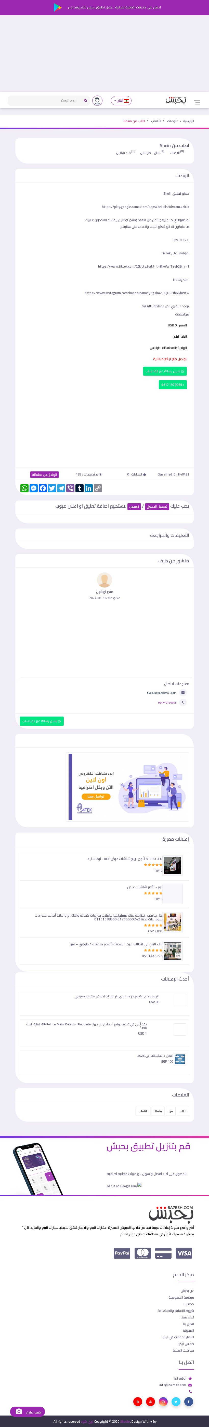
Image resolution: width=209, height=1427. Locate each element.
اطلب (183, 1111)
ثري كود (87, 1421)
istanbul (180, 1378)
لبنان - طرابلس (150, 153)
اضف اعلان (33, 1412)
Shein (158, 1111)
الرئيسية (188, 121)
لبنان (120, 100)
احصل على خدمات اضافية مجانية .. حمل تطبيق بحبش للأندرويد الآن (114, 7)
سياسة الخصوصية (181, 1297)
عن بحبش (187, 1291)
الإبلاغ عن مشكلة (44, 474)
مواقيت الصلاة (183, 1350)
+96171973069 (172, 384)
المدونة (188, 1330)
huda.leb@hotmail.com (161, 692)
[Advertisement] (104, 53)
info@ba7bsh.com (172, 1385)
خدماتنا (189, 1304)
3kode (125, 1421)
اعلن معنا (187, 1317)
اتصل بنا (188, 1324)
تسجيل (134, 506)
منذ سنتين (123, 153)
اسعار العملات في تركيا (178, 1337)
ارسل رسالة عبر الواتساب (163, 371)
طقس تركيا (186, 1344)
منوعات (172, 121)
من (171, 1111)
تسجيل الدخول (157, 506)
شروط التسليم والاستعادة (176, 1310)
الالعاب (156, 121)
